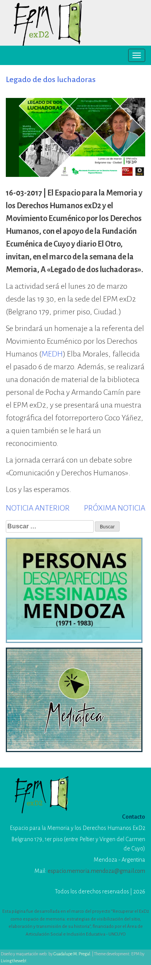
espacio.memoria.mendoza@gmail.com (96, 871)
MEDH (52, 354)
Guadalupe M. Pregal (71, 953)
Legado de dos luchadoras (51, 79)
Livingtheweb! (13, 960)
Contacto (133, 817)
